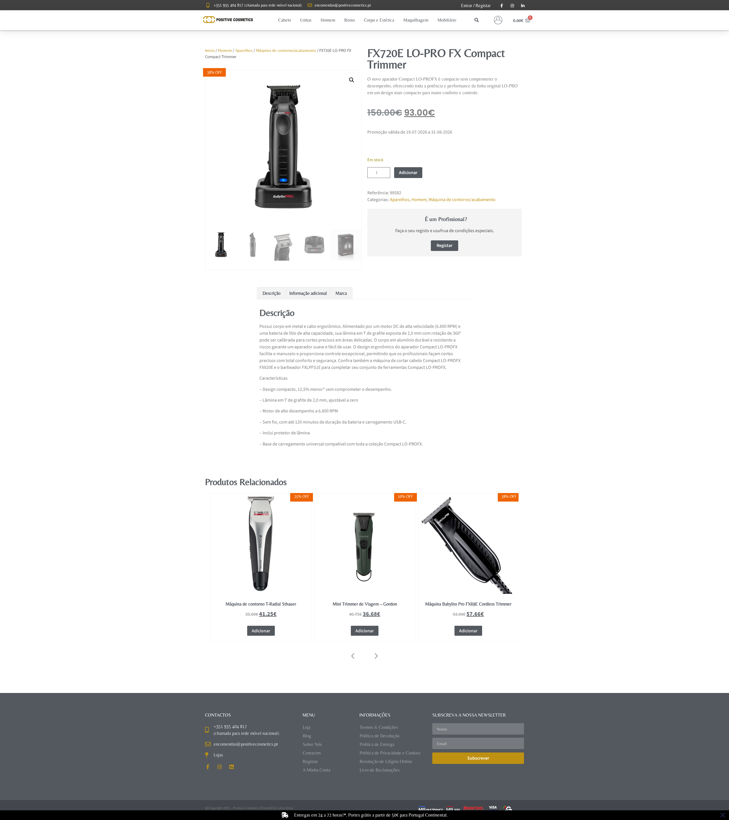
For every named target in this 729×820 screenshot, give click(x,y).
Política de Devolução (380, 736)
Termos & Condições (379, 727)
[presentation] (353, 656)
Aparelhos (244, 50)
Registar (483, 5)
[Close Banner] (722, 815)
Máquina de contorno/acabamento (286, 50)
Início (210, 50)
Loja (306, 727)
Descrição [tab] (271, 293)
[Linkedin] (231, 766)
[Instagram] (219, 766)
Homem (225, 50)
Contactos (312, 753)
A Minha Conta (316, 770)
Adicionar (408, 172)
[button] (285, 20)
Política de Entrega (377, 744)
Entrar (466, 5)
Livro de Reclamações (380, 770)
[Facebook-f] (207, 766)
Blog (307, 736)
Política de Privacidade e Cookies (390, 753)
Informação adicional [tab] (308, 293)
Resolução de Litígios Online (386, 761)
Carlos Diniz (285, 808)
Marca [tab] (341, 293)
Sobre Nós (312, 744)
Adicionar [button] (261, 631)
